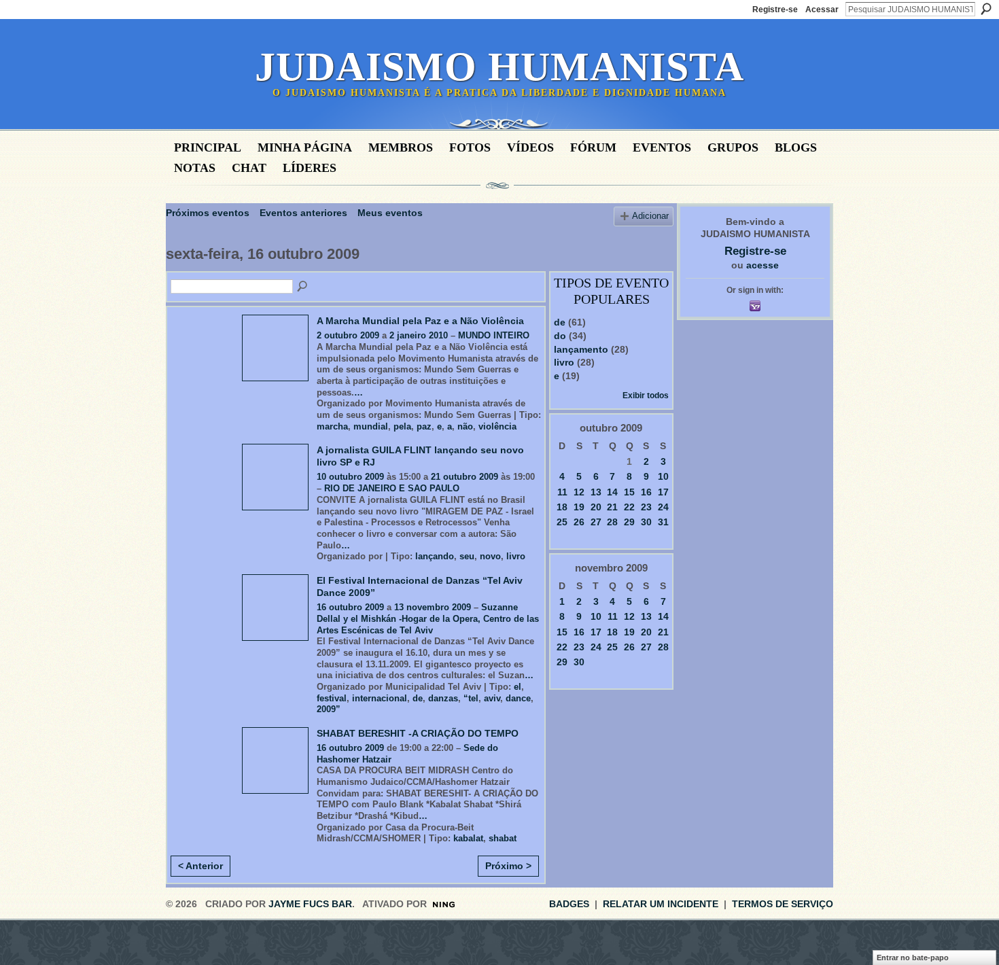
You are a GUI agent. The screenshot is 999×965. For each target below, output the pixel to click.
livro (515, 556)
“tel (470, 698)
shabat (502, 838)
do (560, 335)
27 (596, 521)
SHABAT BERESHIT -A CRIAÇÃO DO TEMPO (418, 733)
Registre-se (775, 9)
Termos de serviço (782, 903)
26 (579, 521)
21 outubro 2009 (464, 477)
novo (490, 556)
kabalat (468, 838)
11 (562, 492)
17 (663, 492)
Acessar (822, 9)
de (418, 698)
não (465, 426)
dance (518, 698)
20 (596, 507)
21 (612, 507)
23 (646, 507)
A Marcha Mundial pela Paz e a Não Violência (420, 320)
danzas (443, 698)
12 (579, 492)
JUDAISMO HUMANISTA (499, 66)
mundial (370, 426)
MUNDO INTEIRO (493, 335)
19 (579, 507)
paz (424, 426)
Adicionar (650, 216)
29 (629, 521)
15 (629, 492)
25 (562, 521)
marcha (332, 426)
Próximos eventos (207, 212)
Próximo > (508, 865)
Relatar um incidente (660, 903)
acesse (762, 265)
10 (663, 476)
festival (332, 698)
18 (562, 507)
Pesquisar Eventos (303, 287)
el (517, 687)
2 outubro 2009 (348, 335)
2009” (328, 709)
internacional (379, 698)
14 (612, 492)
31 (663, 521)
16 (646, 492)
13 (596, 492)
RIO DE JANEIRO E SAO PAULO (391, 488)
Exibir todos (646, 395)
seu (466, 556)
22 (629, 507)
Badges (569, 903)
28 (612, 521)
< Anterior (200, 865)
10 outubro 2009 (350, 477)
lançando (434, 556)
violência (497, 426)
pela (402, 426)
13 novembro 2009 (432, 607)
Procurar (986, 9)
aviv (492, 698)
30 (646, 521)
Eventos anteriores (303, 212)
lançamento (581, 349)
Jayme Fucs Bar (310, 903)
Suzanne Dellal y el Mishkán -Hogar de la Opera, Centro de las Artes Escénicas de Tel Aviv (428, 618)
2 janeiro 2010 (418, 335)
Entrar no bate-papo (913, 957)
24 (663, 507)
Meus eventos (390, 212)
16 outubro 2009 (350, 607)
